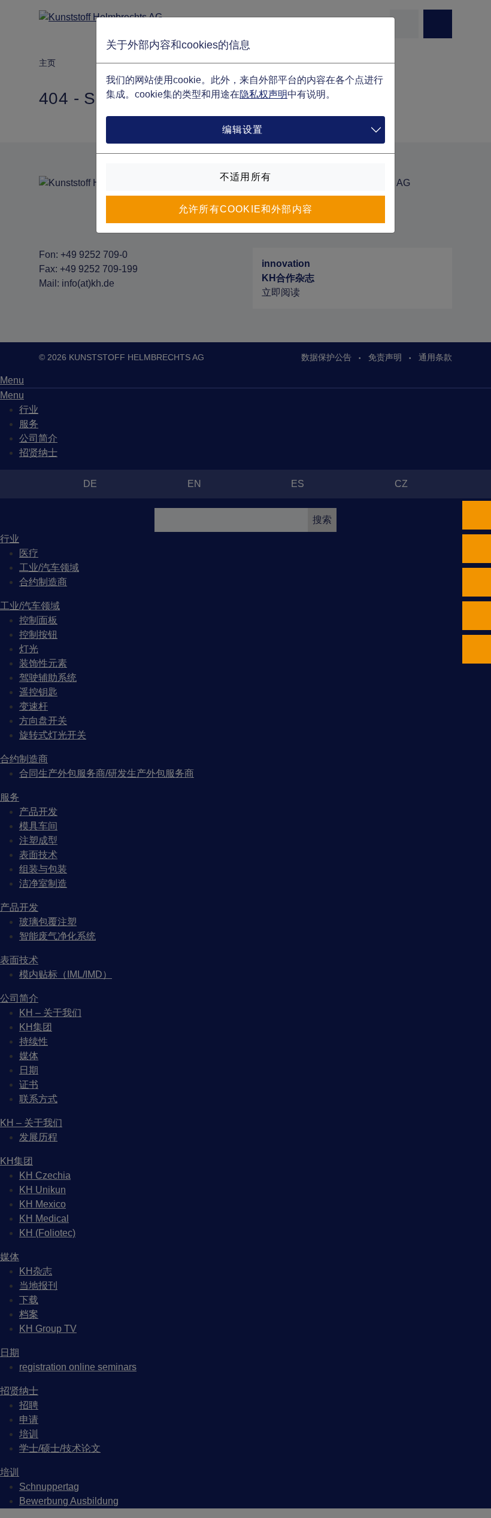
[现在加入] (476, 649)
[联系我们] (476, 615)
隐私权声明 (263, 94)
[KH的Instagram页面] (476, 548)
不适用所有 (245, 177)
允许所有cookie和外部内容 (245, 209)
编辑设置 (242, 129)
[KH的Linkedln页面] (476, 582)
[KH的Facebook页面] (476, 515)
